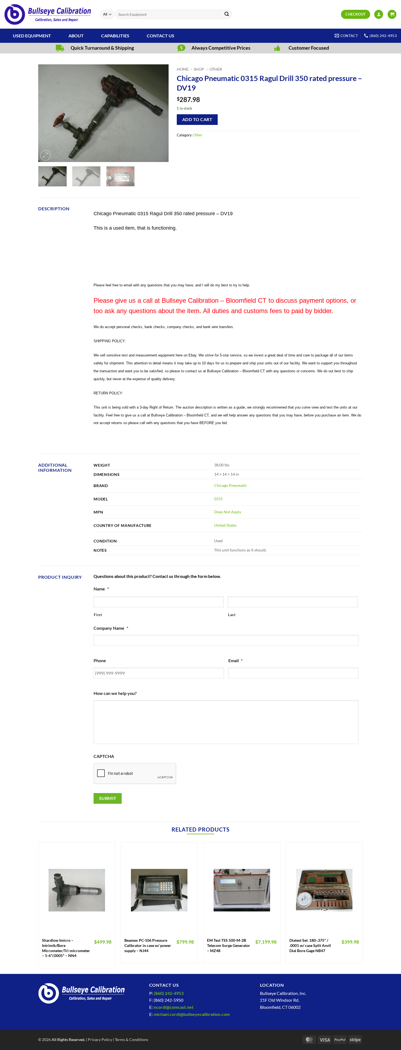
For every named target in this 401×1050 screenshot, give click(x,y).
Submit (107, 798)
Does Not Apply (227, 511)
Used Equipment (32, 35)
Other (216, 69)
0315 (218, 498)
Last (232, 615)
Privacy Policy (100, 1039)
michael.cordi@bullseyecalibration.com (192, 1014)
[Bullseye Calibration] (48, 14)
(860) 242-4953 (169, 993)
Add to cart (197, 119)
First (98, 615)
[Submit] (226, 14)
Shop (199, 69)
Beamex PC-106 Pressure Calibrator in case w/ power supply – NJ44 (147, 945)
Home (182, 69)
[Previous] (48, 113)
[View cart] (392, 14)
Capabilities (115, 35)
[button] (378, 14)
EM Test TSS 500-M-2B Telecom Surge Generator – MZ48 (228, 945)
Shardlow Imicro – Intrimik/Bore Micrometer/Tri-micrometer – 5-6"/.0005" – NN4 (66, 948)
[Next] (159, 113)
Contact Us (160, 35)
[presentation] (135, 773)
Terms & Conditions (131, 1039)
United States (225, 525)
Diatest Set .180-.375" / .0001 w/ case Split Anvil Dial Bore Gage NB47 (310, 945)
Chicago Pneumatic (230, 485)
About (76, 35)
